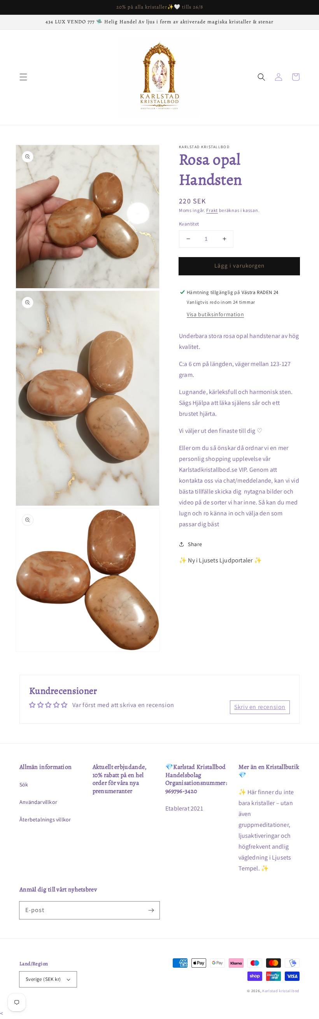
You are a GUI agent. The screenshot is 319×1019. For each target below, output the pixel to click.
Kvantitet (189, 224)
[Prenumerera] (151, 910)
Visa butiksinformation (215, 314)
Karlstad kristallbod (281, 990)
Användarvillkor (38, 801)
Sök (23, 784)
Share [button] (195, 544)
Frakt (212, 210)
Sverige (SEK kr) (43, 979)
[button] (23, 77)
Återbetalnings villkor (45, 819)
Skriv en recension (260, 707)
